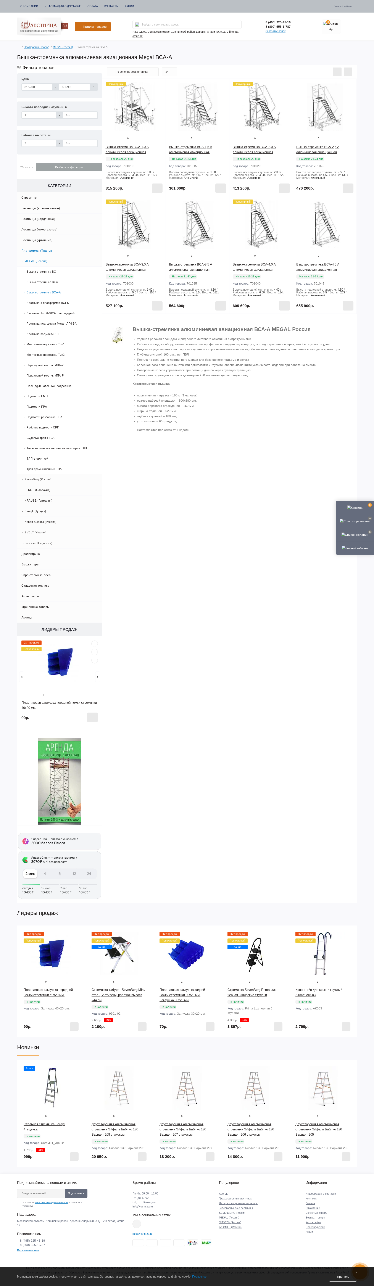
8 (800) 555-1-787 (278, 26)
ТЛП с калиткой (37, 458)
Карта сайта (313, 1222)
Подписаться (76, 1193)
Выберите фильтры (69, 167)
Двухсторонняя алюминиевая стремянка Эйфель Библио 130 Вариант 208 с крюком (115, 1129)
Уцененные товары (35, 606)
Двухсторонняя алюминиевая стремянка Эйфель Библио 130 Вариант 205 (318, 1129)
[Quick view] (94, 644)
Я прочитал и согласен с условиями (52, 1204)
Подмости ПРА (37, 406)
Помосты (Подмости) (36, 543)
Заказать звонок (275, 31)
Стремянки (29, 197)
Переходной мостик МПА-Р (45, 375)
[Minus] (115, 320)
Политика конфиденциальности (51, 1202)
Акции (129, 6)
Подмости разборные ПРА (44, 417)
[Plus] (153, 320)
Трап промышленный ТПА (44, 469)
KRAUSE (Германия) (38, 500)
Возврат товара (315, 1217)
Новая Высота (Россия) (40, 521)
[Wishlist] (94, 652)
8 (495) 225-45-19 (278, 22)
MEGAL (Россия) (63, 47)
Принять (343, 1276)
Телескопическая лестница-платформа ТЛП (57, 448)
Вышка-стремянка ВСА (42, 282)
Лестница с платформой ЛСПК (48, 302)
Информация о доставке (63, 6)
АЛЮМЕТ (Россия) (230, 1227)
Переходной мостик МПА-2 (45, 365)
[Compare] (94, 660)
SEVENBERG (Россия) (232, 1212)
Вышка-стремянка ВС (41, 271)
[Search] (137, 24)
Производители (315, 1227)
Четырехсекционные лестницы (238, 1203)
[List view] (337, 72)
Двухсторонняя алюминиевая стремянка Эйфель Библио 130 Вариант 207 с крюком (183, 1129)
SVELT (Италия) (35, 532)
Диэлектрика (30, 553)
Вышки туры (30, 564)
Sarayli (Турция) (35, 511)
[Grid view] (348, 72)
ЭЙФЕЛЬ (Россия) (230, 1222)
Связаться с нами (316, 1212)
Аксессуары (30, 596)
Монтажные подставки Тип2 (45, 354)
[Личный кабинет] (355, 548)
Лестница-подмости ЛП (42, 334)
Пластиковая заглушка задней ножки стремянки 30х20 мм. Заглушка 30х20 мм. (182, 995)
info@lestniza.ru (142, 1206)
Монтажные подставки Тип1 (45, 344)
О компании (29, 6)
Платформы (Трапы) (36, 47)
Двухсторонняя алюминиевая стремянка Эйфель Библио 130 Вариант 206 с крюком (250, 1129)
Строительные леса (36, 575)
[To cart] (92, 717)
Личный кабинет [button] (344, 6)
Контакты (111, 6)
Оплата (92, 6)
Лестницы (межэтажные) (39, 229)
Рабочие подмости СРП (43, 427)
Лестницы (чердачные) (38, 219)
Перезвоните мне (28, 1250)
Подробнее (199, 1276)
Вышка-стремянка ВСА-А (44, 292)
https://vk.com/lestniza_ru (136, 1224)
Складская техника (35, 585)
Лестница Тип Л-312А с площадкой (50, 313)
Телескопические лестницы (236, 1208)
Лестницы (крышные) (37, 240)
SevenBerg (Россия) (37, 479)
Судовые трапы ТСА (41, 437)
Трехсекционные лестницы (235, 1198)
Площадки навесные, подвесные (49, 386)
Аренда (26, 617)
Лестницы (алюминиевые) (40, 208)
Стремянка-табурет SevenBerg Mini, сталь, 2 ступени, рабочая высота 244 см (118, 995)
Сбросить (26, 167)
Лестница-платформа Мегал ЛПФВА (52, 323)
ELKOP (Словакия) (37, 490)
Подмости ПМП (37, 396)
